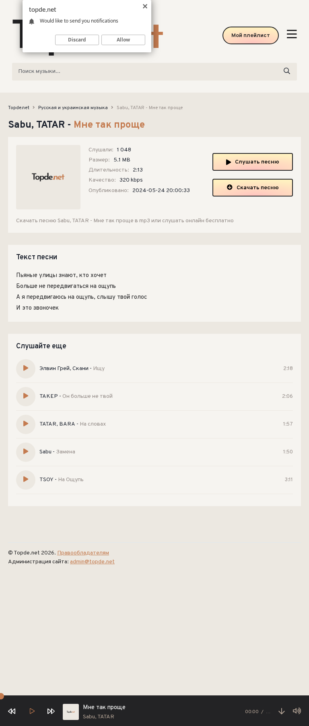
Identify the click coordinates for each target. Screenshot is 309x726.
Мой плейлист (250, 35)
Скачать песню (258, 187)
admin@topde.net (92, 561)
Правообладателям (83, 553)
